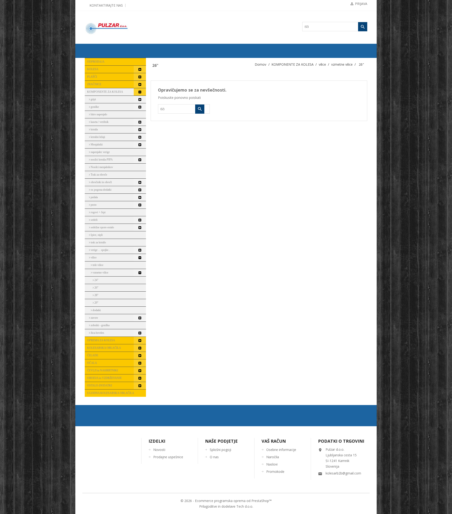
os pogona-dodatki (100, 189)
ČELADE (92, 355)
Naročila (272, 457)
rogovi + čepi (97, 212)
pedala (94, 197)
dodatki (96, 310)
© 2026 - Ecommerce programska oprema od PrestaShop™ (226, 500)
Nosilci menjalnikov (101, 167)
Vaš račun (274, 441)
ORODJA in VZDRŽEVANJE (104, 378)
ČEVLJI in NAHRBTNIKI (102, 370)
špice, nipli (96, 235)
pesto (93, 204)
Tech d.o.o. (244, 506)
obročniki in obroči (101, 182)
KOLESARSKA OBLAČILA (104, 347)
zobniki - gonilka (99, 325)
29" (96, 302)
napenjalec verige (100, 152)
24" (96, 280)
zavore (94, 317)
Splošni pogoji (220, 449)
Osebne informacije (281, 449)
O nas (214, 457)
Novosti (159, 449)
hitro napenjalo (98, 114)
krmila (94, 129)
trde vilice (97, 265)
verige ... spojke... (100, 250)
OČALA (92, 363)
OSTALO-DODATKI (99, 385)
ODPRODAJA (96, 61)
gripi (93, 99)
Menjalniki (96, 144)
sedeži (93, 219)
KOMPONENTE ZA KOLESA (105, 91)
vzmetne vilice (100, 272)
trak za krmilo (98, 242)
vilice (93, 257)
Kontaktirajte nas (106, 5)
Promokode (275, 471)
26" (96, 287)
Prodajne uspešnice (168, 457)
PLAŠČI (92, 76)
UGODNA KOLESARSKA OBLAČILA (110, 393)
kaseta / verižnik (99, 122)
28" (96, 295)
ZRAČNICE (94, 84)
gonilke (94, 106)
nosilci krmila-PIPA (101, 159)
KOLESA (92, 69)
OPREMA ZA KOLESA (101, 340)
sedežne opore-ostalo (102, 227)
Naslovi (272, 464)
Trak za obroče (98, 174)
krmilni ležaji (97, 137)
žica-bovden (97, 332)
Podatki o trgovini (341, 441)
